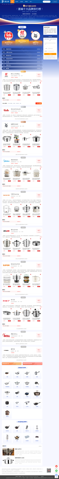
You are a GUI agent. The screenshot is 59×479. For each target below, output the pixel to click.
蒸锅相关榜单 (22, 367)
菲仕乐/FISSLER (8, 42)
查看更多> (40, 446)
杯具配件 (37, 440)
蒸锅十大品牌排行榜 (11, 4)
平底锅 (37, 386)
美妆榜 (21, 1)
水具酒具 (27, 440)
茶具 (17, 440)
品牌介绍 (38, 103)
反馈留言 (20, 476)
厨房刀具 (27, 430)
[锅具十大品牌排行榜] (17, 427)
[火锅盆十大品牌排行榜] (17, 373)
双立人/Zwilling (22, 41)
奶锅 (37, 376)
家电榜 (26, 1)
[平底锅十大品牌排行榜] (37, 383)
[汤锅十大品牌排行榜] (17, 383)
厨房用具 (37, 430)
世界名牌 (12, 77)
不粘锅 (27, 396)
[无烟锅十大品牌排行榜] (27, 373)
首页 (12, 1)
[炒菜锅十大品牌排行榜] (37, 402)
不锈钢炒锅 (7, 386)
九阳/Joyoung (15, 194)
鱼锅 (20, 103)
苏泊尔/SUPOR (15, 264)
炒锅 (17, 396)
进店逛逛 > (18, 151)
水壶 (7, 440)
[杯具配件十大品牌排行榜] (37, 437)
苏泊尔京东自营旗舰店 (7, 291)
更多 (31, 1)
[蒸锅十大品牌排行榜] (7, 393)
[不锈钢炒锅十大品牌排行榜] (7, 383)
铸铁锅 (37, 396)
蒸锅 (7, 396)
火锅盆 (17, 376)
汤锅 (17, 386)
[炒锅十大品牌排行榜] (17, 393)
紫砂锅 (7, 416)
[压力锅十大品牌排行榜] (27, 402)
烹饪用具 (7, 430)
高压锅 (17, 406)
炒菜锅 (37, 406)
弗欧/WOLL (14, 334)
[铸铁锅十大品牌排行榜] (37, 393)
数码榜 (17, 1)
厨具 (4, 4)
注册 (55, 1)
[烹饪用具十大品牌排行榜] (7, 427)
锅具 (6, 4)
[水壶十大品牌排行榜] (7, 437)
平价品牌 (12, 197)
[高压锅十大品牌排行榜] (17, 402)
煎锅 (7, 376)
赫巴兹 (13, 349)
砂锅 (7, 406)
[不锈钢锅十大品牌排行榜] (27, 383)
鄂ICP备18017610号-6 (37, 477)
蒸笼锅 (14, 103)
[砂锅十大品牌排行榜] (7, 402)
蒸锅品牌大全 (11, 363)
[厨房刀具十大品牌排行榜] (27, 427)
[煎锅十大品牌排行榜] (7, 373)
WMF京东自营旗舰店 (7, 151)
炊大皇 (13, 299)
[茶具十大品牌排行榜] (17, 437)
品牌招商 (42, 476)
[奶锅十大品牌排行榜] (37, 373)
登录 (54, 1)
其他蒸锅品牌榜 (22, 421)
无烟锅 (27, 376)
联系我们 (16, 476)
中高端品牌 (16, 77)
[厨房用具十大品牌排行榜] (37, 427)
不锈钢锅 (27, 386)
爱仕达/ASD (14, 229)
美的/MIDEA (14, 160)
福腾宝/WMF (35, 42)
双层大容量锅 (10, 103)
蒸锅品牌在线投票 (32, 363)
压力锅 (27, 406)
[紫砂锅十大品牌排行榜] (7, 412)
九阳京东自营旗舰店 (6, 221)
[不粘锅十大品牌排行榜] (27, 393)
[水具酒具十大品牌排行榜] (27, 437)
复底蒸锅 (17, 103)
